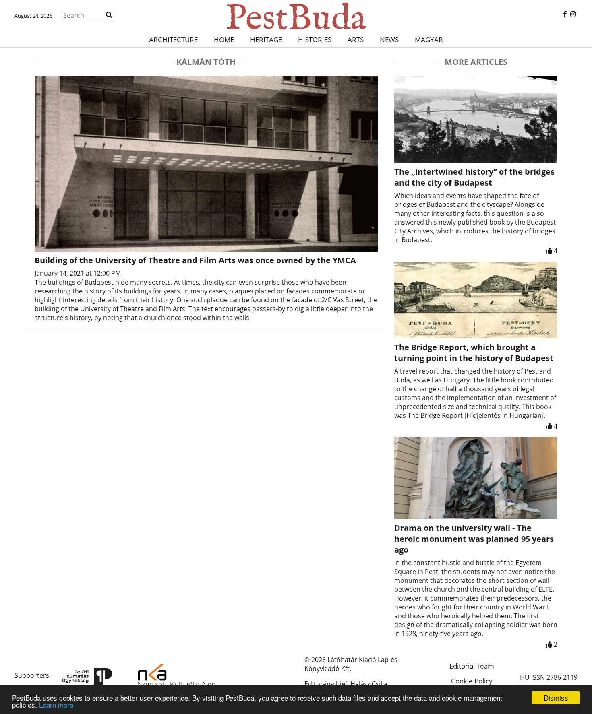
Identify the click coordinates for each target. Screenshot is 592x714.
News (389, 39)
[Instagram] (573, 14)
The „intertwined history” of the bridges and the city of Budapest (474, 177)
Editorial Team (471, 666)
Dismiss (556, 698)
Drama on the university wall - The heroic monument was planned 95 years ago (474, 538)
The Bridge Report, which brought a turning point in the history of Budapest (473, 352)
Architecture (173, 39)
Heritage (266, 39)
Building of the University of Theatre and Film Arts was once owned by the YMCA (195, 260)
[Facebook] (565, 14)
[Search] (109, 15)
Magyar (429, 39)
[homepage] (296, 16)
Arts (356, 39)
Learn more (56, 705)
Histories (314, 39)
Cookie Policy (472, 680)
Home (224, 39)
